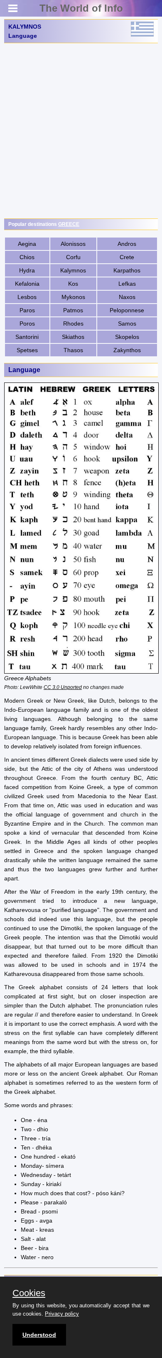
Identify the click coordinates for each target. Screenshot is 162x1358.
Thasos (73, 350)
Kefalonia (27, 283)
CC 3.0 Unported (63, 687)
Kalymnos (73, 270)
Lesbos (27, 297)
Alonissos (73, 243)
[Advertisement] (81, 131)
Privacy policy (62, 1314)
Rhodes (73, 323)
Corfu (73, 257)
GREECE (68, 224)
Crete (127, 257)
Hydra (27, 270)
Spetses (27, 350)
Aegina (27, 243)
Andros (127, 243)
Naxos (127, 297)
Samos (127, 323)
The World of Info (81, 8)
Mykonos (73, 297)
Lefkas (127, 283)
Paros (27, 310)
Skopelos (127, 336)
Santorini (27, 336)
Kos (73, 283)
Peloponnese (127, 310)
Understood (39, 1334)
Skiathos (73, 336)
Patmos (73, 310)
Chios (27, 257)
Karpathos (126, 270)
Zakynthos (127, 350)
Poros (27, 323)
